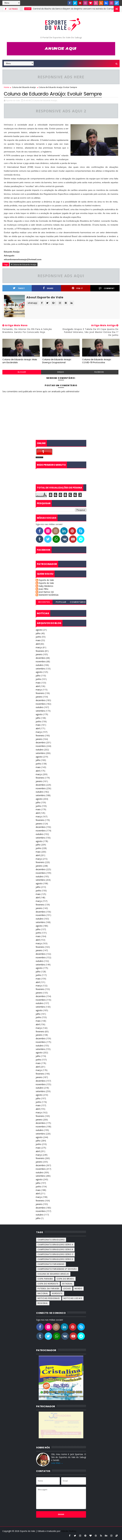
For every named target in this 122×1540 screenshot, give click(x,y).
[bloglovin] (90, 3)
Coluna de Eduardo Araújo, (45, 100)
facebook (99, 372)
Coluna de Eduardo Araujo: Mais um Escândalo (19, 361)
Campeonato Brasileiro (51, 1239)
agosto (39, 629)
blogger (22, 372)
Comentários (78, 602)
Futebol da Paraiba (49, 1288)
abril (38, 643)
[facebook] (70, 3)
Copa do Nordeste (48, 1283)
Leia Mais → (57, 1463)
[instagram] (85, 3)
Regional (43, 1303)
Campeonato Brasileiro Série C (55, 1254)
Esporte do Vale (46, 580)
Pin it (79, 288)
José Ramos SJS (46, 592)
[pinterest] (80, 3)
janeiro (39, 654)
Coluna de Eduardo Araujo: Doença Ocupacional (56, 361)
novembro (41, 661)
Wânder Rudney (68, 1531)
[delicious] (116, 3)
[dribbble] (96, 3)
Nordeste (57, 1293)
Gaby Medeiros (46, 586)
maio (38, 640)
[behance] (106, 3)
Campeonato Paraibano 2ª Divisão (57, 1269)
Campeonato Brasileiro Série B (55, 1249)
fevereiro (40, 651)
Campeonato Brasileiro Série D (55, 1259)
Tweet (21, 288)
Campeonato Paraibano (51, 1264)
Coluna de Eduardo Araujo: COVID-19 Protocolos (96, 361)
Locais (67, 1288)
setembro (40, 668)
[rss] (101, 3)
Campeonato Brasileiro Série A (55, 1244)
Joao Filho (43, 589)
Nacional (43, 1293)
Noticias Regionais (49, 1298)
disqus (60, 372)
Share (50, 288)
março (39, 647)
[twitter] (75, 3)
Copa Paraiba (45, 1278)
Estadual (67, 1283)
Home (6, 87)
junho (38, 636)
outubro (39, 665)
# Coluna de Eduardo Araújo (23, 264)
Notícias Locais (73, 1298)
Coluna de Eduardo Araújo (24, 87)
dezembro (41, 658)
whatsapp (32, 302)
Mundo (78, 1288)
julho (38, 633)
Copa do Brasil (65, 1278)
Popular (61, 602)
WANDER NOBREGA (48, 595)
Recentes (44, 602)
